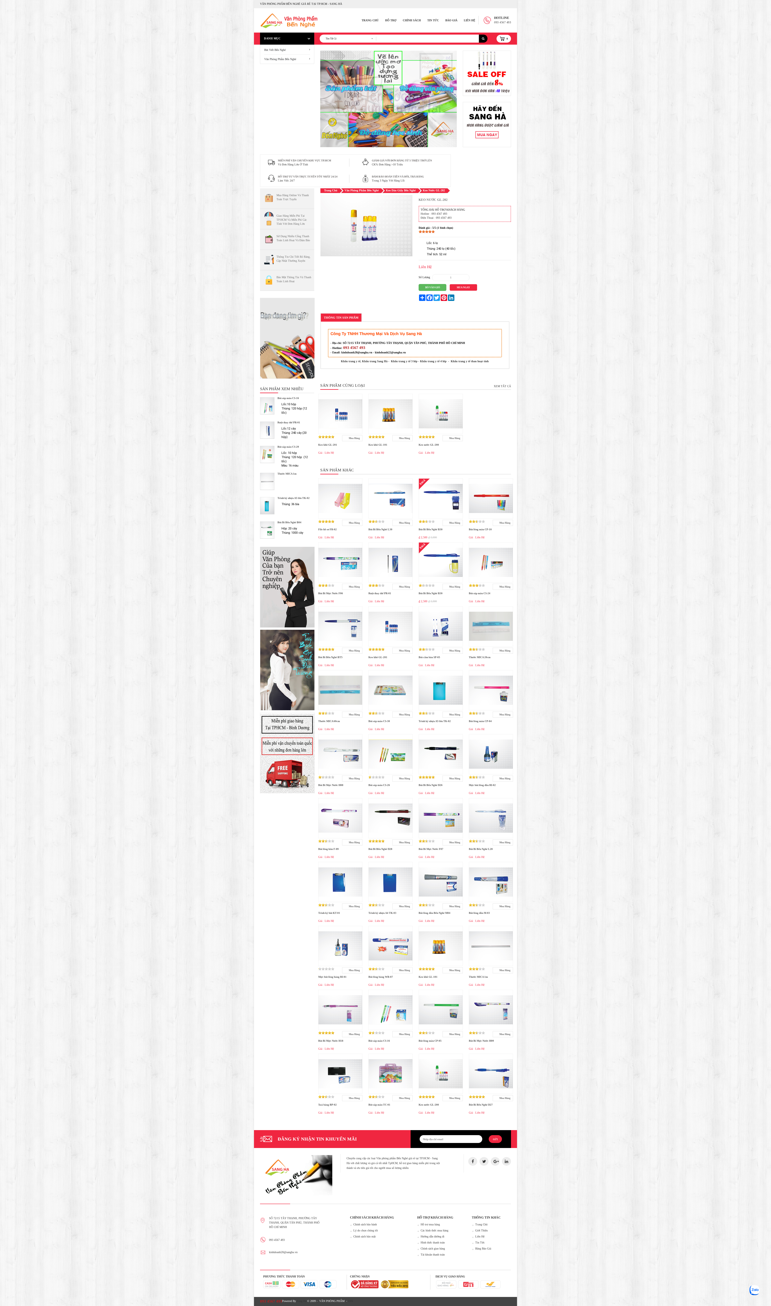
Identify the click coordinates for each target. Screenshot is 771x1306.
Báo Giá (451, 20)
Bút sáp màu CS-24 (479, 593)
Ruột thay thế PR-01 (288, 422)
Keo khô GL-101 (377, 444)
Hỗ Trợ (390, 20)
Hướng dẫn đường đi (432, 1236)
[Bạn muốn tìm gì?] (287, 338)
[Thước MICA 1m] (267, 481)
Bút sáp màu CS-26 (379, 785)
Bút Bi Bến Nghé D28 (380, 848)
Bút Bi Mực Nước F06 (330, 593)
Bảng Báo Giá (483, 1248)
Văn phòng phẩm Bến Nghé (280, 59)
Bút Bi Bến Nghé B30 (431, 529)
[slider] (427, 231)
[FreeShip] (287, 752)
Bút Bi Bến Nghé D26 (431, 785)
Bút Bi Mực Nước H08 (330, 785)
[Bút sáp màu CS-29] (267, 454)
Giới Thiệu (481, 1230)
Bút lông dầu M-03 (479, 912)
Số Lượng (424, 277)
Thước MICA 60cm (329, 721)
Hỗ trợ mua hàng (430, 1224)
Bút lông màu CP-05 (430, 1040)
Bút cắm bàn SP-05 (429, 657)
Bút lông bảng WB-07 (380, 976)
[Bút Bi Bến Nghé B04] (267, 530)
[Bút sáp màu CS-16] (267, 405)
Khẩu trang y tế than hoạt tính (470, 361)
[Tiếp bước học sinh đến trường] (287, 670)
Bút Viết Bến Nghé (275, 49)
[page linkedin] (506, 1161)
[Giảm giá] (487, 124)
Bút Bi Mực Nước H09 (481, 1040)
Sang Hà (301, 1301)
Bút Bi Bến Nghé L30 (380, 529)
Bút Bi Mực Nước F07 (431, 848)
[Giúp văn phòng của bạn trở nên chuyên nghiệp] (287, 587)
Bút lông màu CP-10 (480, 529)
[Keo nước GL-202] (366, 255)
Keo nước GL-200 (429, 444)
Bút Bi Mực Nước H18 (330, 1040)
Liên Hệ (469, 20)
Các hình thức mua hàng (434, 1230)
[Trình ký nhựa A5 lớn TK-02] (267, 505)
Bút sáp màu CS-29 (288, 446)
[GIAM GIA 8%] (487, 73)
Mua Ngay (463, 287)
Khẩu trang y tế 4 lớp (433, 361)
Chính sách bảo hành (365, 1224)
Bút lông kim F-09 (328, 848)
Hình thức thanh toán (433, 1242)
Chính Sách (412, 20)
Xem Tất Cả (502, 386)
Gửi (495, 1139)
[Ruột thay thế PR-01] (267, 430)
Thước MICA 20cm (480, 657)
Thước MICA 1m (287, 473)
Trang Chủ (370, 20)
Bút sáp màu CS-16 (288, 398)
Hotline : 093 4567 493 (434, 213)
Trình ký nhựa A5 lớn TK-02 (293, 498)
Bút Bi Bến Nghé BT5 (330, 657)
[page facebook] (472, 1161)
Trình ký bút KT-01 (329, 912)
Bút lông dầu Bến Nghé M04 (434, 912)
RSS (350, 1301)
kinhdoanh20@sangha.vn (283, 1252)
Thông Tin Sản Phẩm (341, 317)
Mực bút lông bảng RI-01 (332, 976)
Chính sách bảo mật (364, 1236)
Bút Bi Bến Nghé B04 (289, 522)
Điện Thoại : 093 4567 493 (436, 217)
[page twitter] (484, 1161)
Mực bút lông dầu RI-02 (482, 785)
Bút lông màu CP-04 (480, 721)
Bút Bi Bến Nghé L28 (481, 848)
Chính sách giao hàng (433, 1248)
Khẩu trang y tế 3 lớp (404, 361)
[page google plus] (495, 1161)
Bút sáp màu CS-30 (379, 721)
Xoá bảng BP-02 (327, 1104)
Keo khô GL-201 (327, 444)
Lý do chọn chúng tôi (365, 1230)
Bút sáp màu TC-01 (379, 1104)
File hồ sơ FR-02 (327, 529)
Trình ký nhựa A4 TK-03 (382, 912)
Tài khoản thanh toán (433, 1254)
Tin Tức (433, 20)
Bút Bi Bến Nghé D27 (481, 1104)
